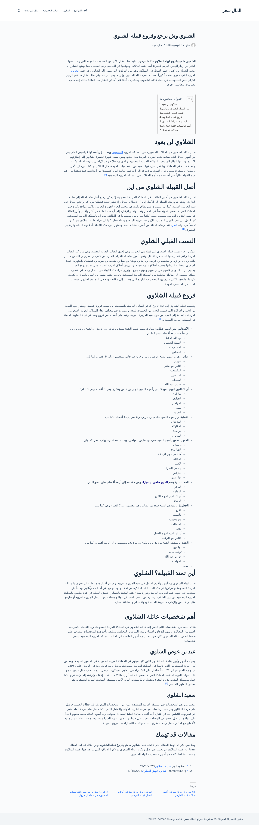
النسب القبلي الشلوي (173, 112)
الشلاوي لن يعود (170, 104)
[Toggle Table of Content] (188, 99)
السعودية (117, 152)
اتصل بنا (66, 10)
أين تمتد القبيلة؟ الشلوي (174, 121)
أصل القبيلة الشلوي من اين (176, 108)
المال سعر (231, 10)
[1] (105, 174)
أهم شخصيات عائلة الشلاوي (176, 125)
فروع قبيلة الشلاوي (172, 116)
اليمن (174, 225)
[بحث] (19, 10)
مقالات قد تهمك (170, 129)
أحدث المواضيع (80, 10)
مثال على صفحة (31, 10)
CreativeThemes (156, 819)
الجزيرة (74, 70)
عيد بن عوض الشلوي (154, 770)
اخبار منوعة (157, 45)
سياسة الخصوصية (50, 10)
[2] (166, 683)
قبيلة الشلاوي (163, 766)
